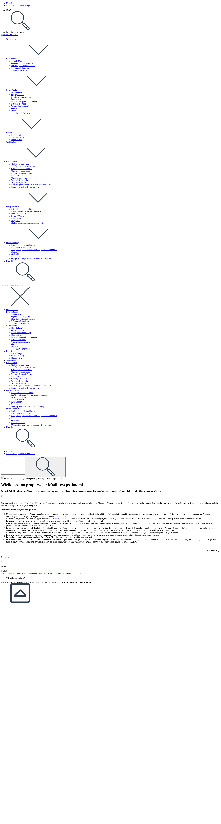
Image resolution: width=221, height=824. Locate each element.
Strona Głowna (12, 310)
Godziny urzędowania (20, 365)
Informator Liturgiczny (20, 321)
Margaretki (15, 404)
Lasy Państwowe (23, 349)
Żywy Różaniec (17, 399)
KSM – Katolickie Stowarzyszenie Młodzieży (29, 395)
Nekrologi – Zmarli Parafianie (23, 319)
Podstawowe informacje (21, 333)
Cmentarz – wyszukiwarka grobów (20, 5)
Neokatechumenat (18, 397)
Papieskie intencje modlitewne (23, 411)
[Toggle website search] (25, 281)
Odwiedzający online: (15, 578)
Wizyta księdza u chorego (21, 381)
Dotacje (14, 346)
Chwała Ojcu (54, 519)
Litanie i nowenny (18, 422)
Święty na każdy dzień (20, 323)
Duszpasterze (16, 335)
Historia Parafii (17, 328)
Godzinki (15, 420)
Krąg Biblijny (16, 402)
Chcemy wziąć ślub (19, 379)
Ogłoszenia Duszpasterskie (22, 316)
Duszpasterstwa (12, 390)
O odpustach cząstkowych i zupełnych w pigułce (31, 425)
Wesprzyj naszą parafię (20, 342)
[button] (110, 556)
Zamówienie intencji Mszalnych (24, 367)
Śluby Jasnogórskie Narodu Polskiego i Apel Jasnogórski (34, 416)
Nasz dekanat (11, 3)
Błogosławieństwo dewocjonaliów (25, 388)
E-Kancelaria (11, 363)
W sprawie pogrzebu (19, 383)
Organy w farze (17, 330)
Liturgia (9, 351)
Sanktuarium (11, 360)
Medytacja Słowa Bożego (21, 413)
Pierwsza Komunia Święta (22, 374)
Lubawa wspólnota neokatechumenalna (22, 573)
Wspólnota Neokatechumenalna (68, 573)
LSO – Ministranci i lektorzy (22, 393)
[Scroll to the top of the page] (20, 602)
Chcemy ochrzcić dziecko (21, 369)
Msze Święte (16, 353)
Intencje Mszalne (18, 314)
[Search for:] (20, 29)
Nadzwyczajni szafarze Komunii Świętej (27, 406)
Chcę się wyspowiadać (20, 372)
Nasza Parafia (11, 326)
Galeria (14, 344)
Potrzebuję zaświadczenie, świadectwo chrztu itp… (32, 386)
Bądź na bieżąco (12, 312)
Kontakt (9, 427)
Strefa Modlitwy (12, 409)
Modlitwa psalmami (47, 573)
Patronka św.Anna (18, 339)
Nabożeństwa (16, 358)
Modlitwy (15, 418)
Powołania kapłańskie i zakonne (24, 337)
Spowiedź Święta (18, 356)
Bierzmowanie (17, 376)
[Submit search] (45, 467)
